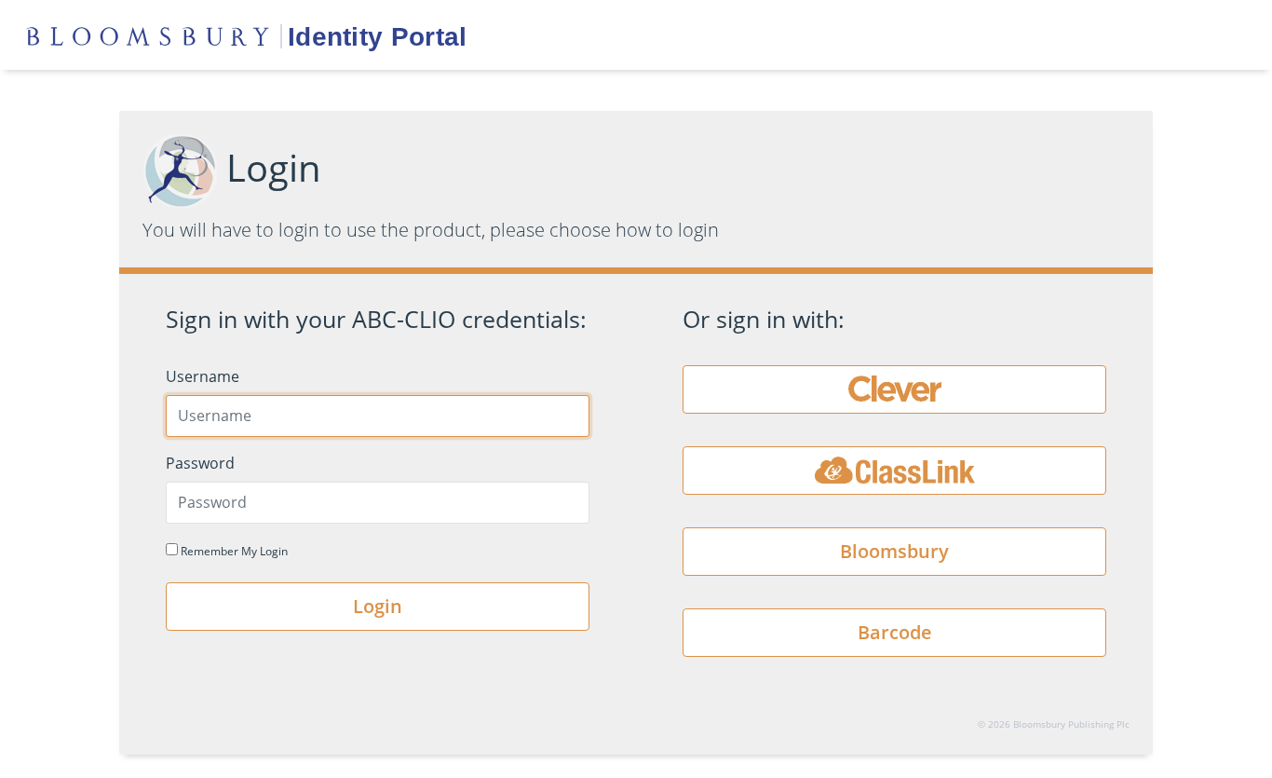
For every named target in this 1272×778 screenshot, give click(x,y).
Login (377, 606)
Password (200, 463)
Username (202, 376)
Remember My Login (233, 551)
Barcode (895, 632)
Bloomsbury (894, 551)
